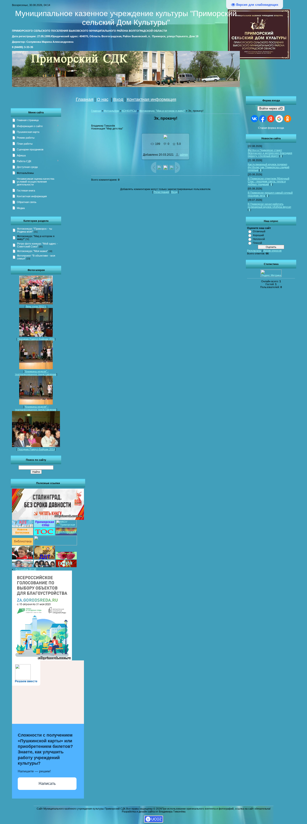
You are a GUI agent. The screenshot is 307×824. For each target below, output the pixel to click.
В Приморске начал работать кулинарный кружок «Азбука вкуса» (269, 205)
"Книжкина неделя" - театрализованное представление (35, 373)
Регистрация (161, 192)
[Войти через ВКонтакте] (254, 118)
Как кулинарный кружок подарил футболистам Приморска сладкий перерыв (268, 167)
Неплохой (259, 239)
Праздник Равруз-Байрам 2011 (36, 339)
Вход (118, 99)
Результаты (254, 250)
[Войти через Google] (279, 119)
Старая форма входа (271, 127)
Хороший (258, 235)
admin (184, 154)
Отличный (259, 231)
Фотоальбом (111, 110)
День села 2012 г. (36, 306)
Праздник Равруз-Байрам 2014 (36, 449)
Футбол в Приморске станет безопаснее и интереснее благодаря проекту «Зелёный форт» (270, 153)
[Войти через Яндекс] (270, 118)
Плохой (257, 242)
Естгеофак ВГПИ (26, 569)
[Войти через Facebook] (262, 118)
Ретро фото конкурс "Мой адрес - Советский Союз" (37, 245)
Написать (47, 783)
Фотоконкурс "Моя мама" (32, 251)
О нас (102, 99)
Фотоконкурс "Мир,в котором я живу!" (162, 110)
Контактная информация (151, 99)
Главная (84, 99)
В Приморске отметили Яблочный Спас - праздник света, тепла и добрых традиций (268, 181)
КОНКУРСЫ (129, 110)
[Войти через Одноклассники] (287, 118)
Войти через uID (271, 108)
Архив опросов (272, 250)
